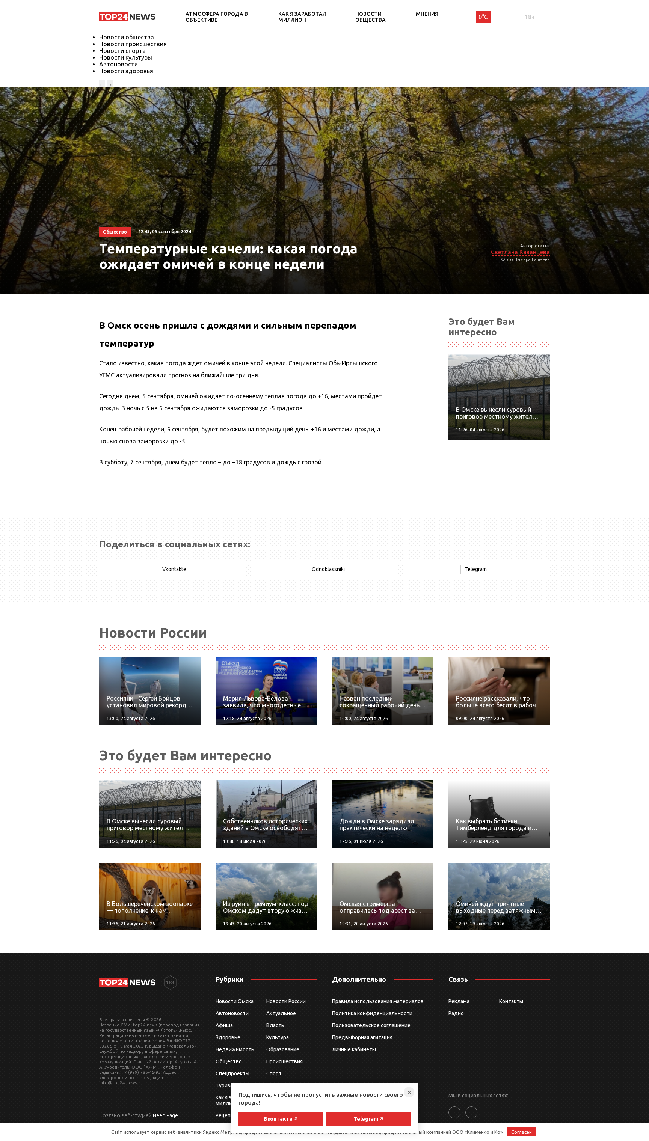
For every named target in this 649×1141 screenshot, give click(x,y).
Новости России (286, 1001)
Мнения (427, 14)
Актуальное (281, 1013)
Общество (229, 1061)
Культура (277, 1037)
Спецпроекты (232, 1073)
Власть (275, 1025)
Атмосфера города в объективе (217, 17)
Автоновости (118, 64)
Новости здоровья (126, 71)
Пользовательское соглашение (371, 1025)
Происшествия (284, 1061)
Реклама (458, 1001)
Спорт (274, 1073)
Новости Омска (235, 1001)
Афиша (224, 1025)
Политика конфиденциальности (372, 1013)
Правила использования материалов (378, 1001)
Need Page (165, 1115)
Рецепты (226, 1115)
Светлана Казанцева (520, 252)
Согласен (521, 1132)
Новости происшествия (133, 44)
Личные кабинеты (354, 1049)
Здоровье (228, 1037)
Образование (282, 1049)
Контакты (511, 1001)
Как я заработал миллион (302, 17)
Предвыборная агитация (362, 1037)
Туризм (225, 1085)
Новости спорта (122, 50)
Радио (456, 1013)
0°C (483, 17)
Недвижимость (235, 1049)
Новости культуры (125, 57)
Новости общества (370, 17)
